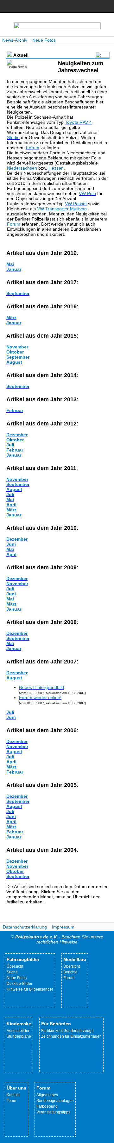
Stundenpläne (19, 1036)
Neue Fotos (44, 40)
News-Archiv (14, 40)
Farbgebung (47, 1106)
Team (11, 1100)
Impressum (63, 926)
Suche (12, 972)
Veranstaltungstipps (53, 1112)
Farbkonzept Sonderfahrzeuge (67, 1030)
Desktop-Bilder (19, 983)
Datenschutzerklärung (25, 926)
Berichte (70, 972)
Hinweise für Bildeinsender (30, 989)
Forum (68, 978)
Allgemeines (47, 1095)
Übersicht (15, 966)
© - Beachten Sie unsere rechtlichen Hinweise (57, 939)
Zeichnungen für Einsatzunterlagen (71, 1036)
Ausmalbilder (18, 1030)
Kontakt (13, 1095)
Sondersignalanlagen (55, 1100)
